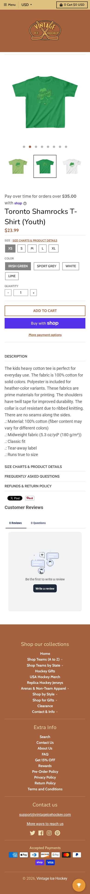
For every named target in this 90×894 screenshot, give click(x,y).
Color (9, 258)
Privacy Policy (45, 777)
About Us (45, 748)
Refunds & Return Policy (28, 486)
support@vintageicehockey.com (45, 814)
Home (45, 653)
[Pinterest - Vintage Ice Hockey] (57, 833)
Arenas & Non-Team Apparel (43, 688)
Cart (74, 4)
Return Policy (45, 783)
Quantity (11, 286)
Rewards (45, 766)
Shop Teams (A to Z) (43, 659)
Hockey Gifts (45, 671)
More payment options (45, 335)
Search (45, 737)
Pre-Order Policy (45, 771)
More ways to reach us (45, 824)
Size (31, 240)
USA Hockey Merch (45, 677)
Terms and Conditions (45, 789)
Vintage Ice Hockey (51, 878)
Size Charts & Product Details (34, 240)
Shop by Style (43, 694)
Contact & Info (43, 711)
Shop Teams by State (43, 665)
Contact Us (45, 742)
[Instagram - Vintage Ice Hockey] (49, 833)
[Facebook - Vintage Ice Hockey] (41, 833)
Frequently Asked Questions (32, 476)
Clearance (45, 706)
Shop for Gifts (43, 700)
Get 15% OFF (45, 760)
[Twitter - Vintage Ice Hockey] (32, 833)
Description (16, 356)
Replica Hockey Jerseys (45, 682)
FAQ (45, 754)
